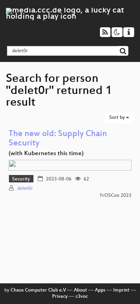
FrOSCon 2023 (115, 195)
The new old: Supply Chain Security (58, 138)
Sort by (117, 117)
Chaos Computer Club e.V (38, 290)
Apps (100, 290)
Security (21, 179)
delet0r (25, 188)
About (80, 290)
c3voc (81, 296)
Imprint (121, 290)
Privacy (60, 296)
